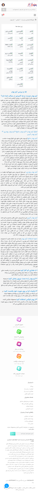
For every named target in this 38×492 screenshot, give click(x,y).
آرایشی (18, 20)
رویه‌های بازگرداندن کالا (27, 404)
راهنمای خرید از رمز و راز (27, 412)
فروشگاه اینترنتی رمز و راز (28, 20)
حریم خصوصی (29, 409)
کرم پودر (12, 20)
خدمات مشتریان (29, 397)
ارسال (12, 434)
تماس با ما (30, 424)
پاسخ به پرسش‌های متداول (26, 401)
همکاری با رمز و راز (28, 391)
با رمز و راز (30, 382)
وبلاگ (31, 386)
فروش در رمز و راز (28, 389)
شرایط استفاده (29, 406)
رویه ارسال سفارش (28, 419)
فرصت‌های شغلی (29, 394)
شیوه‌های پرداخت (28, 421)
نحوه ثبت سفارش (28, 416)
